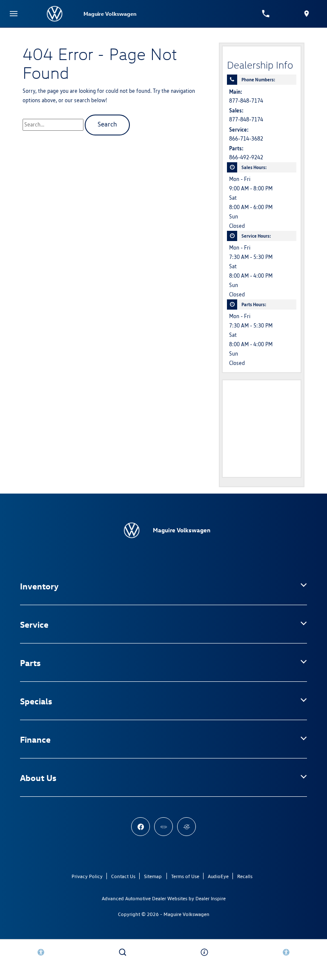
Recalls (244, 876)
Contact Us (123, 876)
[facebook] (140, 826)
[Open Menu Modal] (13, 13)
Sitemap (153, 876)
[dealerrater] (186, 826)
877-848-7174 (246, 101)
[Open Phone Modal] (265, 13)
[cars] (163, 826)
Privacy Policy (87, 876)
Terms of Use (185, 876)
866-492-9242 (246, 157)
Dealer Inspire (210, 898)
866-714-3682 (246, 138)
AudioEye (218, 876)
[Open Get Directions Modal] (306, 13)
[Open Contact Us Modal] (204, 952)
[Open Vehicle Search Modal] (123, 952)
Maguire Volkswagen (186, 914)
